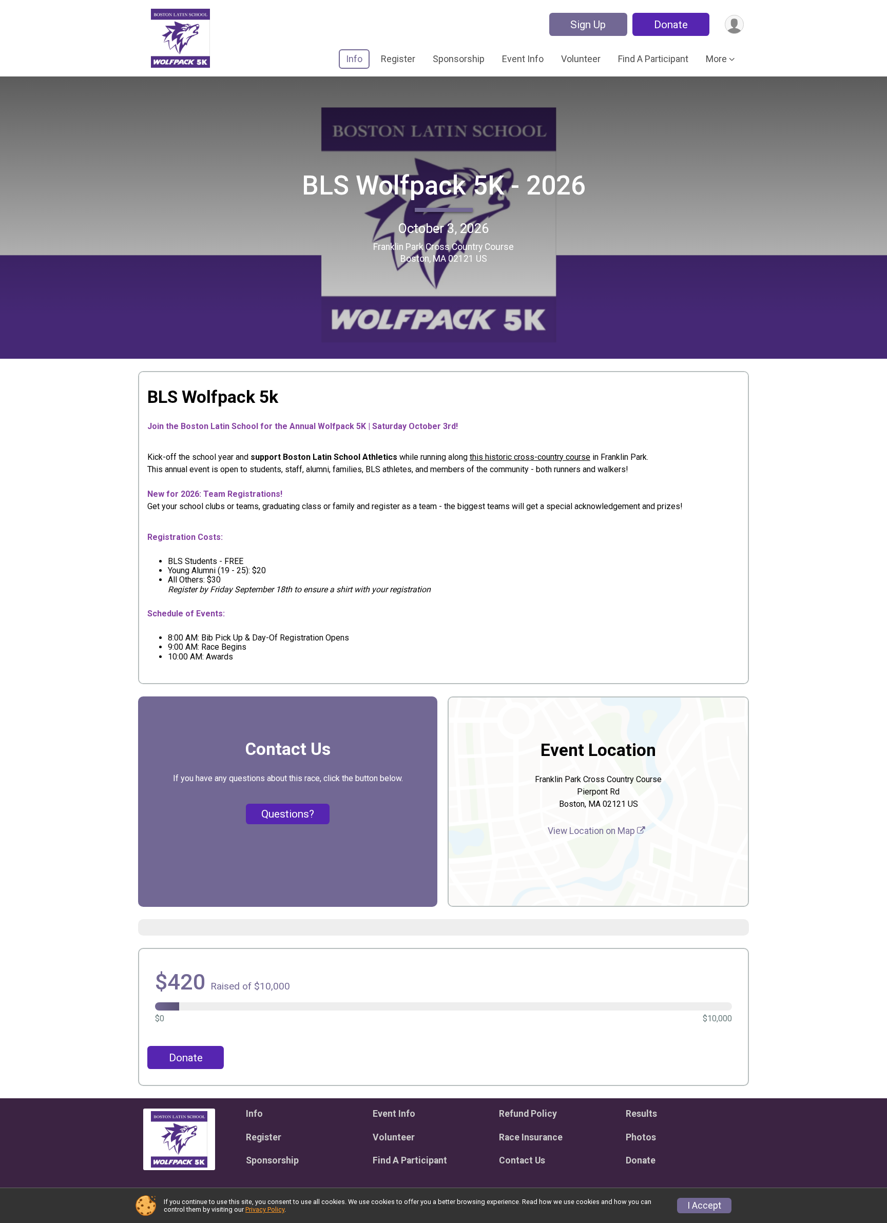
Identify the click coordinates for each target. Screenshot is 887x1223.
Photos (641, 1137)
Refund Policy (528, 1114)
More (716, 58)
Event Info (523, 58)
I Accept (704, 1205)
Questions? (287, 814)
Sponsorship (459, 58)
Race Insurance (531, 1137)
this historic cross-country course (530, 457)
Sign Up (588, 24)
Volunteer (581, 58)
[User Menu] (734, 24)
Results (641, 1114)
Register (398, 58)
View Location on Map (592, 831)
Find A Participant (653, 58)
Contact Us (522, 1160)
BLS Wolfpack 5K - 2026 (444, 185)
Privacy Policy (264, 1209)
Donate (671, 24)
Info (354, 58)
